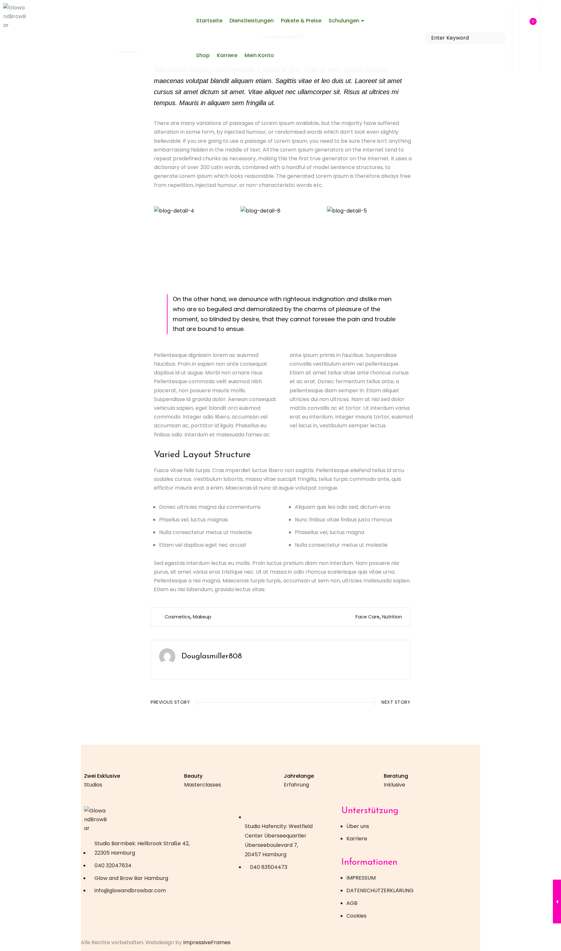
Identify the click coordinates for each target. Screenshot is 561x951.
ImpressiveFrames (207, 942)
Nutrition (392, 617)
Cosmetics (177, 616)
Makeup (202, 617)
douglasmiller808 (211, 656)
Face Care (367, 616)
